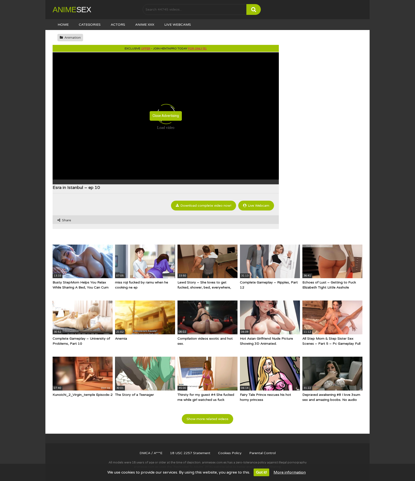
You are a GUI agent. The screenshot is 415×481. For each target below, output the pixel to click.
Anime (72, 9)
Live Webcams (177, 25)
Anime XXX (144, 25)
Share (66, 220)
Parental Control (262, 453)
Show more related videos (207, 419)
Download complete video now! (205, 206)
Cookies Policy (230, 453)
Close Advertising (166, 116)
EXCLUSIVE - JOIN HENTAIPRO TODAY (166, 48)
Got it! (261, 472)
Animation (72, 38)
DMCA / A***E (151, 453)
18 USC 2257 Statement (190, 453)
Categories (90, 25)
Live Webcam (258, 206)
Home (63, 25)
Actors (118, 25)
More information (290, 472)
